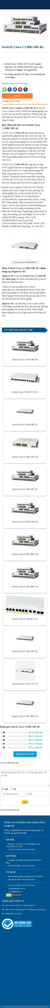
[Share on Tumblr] (25, 89)
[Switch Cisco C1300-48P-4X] (25, 346)
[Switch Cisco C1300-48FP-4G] (25, 573)
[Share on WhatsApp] (4, 89)
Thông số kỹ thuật (11, 101)
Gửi (25, 802)
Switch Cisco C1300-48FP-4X (25, 554)
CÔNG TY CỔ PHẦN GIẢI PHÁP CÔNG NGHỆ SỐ (30, 1006)
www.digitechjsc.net (14, 892)
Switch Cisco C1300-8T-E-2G (25, 392)
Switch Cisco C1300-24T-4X (25, 684)
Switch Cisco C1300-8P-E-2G (25, 619)
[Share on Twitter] (15, 89)
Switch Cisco (8, 108)
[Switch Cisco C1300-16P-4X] (25, 508)
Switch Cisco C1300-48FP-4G (25, 586)
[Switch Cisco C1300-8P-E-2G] (25, 606)
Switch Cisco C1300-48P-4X (25, 359)
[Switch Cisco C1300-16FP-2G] (25, 444)
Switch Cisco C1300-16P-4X (25, 522)
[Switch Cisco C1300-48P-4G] (25, 411)
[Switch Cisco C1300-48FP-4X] (25, 541)
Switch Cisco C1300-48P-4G (25, 424)
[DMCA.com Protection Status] (14, 895)
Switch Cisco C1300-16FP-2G (25, 457)
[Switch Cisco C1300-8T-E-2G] (25, 379)
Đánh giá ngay (25, 754)
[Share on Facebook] (9, 89)
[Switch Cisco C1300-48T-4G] (25, 476)
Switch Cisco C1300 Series (19, 83)
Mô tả (17, 96)
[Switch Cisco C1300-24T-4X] (25, 671)
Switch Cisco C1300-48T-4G (25, 489)
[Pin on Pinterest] (20, 89)
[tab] (24, 95)
